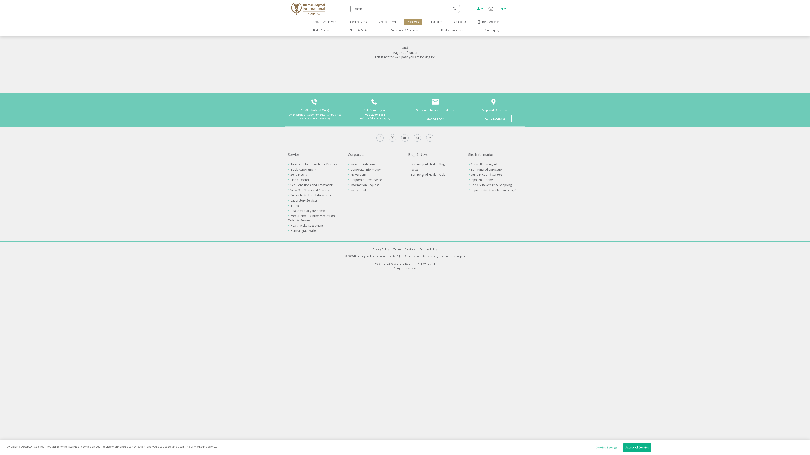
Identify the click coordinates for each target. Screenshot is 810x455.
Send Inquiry (491, 30)
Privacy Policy (381, 249)
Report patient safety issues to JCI (494, 190)
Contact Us (460, 21)
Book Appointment (452, 30)
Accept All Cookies (637, 447)
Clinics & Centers (360, 30)
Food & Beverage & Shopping (491, 185)
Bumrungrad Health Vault (428, 175)
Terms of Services (404, 249)
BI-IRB (294, 205)
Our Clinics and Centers (486, 175)
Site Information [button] (481, 154)
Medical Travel (387, 21)
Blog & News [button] (418, 154)
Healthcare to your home (307, 211)
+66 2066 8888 (490, 21)
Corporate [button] (356, 154)
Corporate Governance (366, 180)
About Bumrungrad (324, 21)
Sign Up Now (435, 118)
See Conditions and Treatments (312, 185)
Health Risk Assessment (306, 225)
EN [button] (501, 9)
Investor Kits (359, 190)
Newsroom (358, 175)
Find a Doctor (321, 30)
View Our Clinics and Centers (309, 190)
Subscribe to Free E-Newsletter (311, 195)
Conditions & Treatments (405, 30)
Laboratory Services (304, 200)
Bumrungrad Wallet (303, 231)
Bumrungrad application (487, 169)
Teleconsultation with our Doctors (313, 164)
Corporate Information (366, 169)
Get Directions (495, 118)
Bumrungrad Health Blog (428, 164)
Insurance (436, 21)
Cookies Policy (428, 249)
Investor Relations (363, 164)
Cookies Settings (606, 447)
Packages (413, 21)
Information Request (365, 185)
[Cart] (491, 8)
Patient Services (357, 21)
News (414, 169)
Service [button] (293, 154)
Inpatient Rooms (482, 180)
